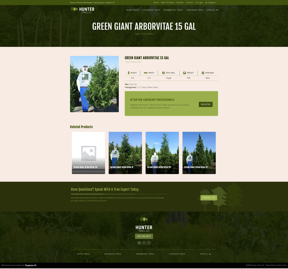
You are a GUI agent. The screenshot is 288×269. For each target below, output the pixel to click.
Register (205, 104)
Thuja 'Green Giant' (149, 87)
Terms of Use (281, 265)
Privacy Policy (271, 265)
